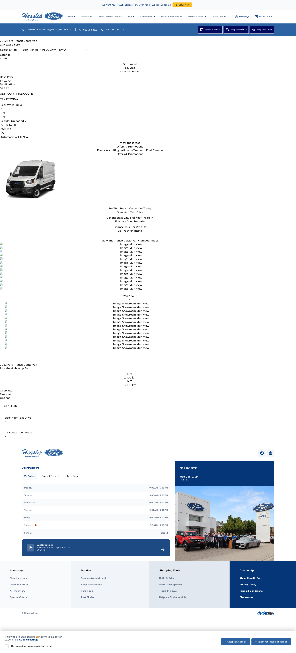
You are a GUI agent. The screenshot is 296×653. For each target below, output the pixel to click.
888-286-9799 (113, 30)
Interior (4, 58)
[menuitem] (72, 17)
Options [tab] (5, 398)
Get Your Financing (130, 230)
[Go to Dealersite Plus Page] (265, 613)
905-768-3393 (90, 30)
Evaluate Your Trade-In (130, 221)
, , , (50, 30)
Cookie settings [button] (28, 639)
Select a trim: (8, 49)
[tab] (130, 55)
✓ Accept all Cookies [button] (236, 642)
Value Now (184, 5)
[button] (242, 17)
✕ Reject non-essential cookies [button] (271, 642)
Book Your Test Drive (130, 212)
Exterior (5, 54)
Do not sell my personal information (32, 646)
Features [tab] (6, 394)
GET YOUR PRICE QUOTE (16, 93)
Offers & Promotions (130, 154)
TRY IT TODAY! (9, 99)
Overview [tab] (6, 390)
